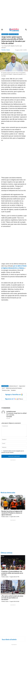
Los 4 (3, 388)
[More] (23, 403)
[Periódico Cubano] (14, 29)
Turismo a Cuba (6, 390)
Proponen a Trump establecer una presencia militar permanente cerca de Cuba (12, 573)
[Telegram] (20, 403)
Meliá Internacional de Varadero (14, 388)
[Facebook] (7, 403)
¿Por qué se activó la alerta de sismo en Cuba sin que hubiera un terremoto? (12, 597)
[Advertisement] (14, 14)
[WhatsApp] (10, 403)
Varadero (13, 390)
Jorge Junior (22, 386)
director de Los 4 (13, 386)
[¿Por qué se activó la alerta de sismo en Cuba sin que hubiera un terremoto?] (13, 587)
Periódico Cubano (5, 50)
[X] (14, 403)
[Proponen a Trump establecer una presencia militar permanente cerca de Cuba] (13, 562)
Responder (8, 418)
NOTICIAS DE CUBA (13, 34)
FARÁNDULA (5, 34)
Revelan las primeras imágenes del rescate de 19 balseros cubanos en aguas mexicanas (11, 512)
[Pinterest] (17, 403)
